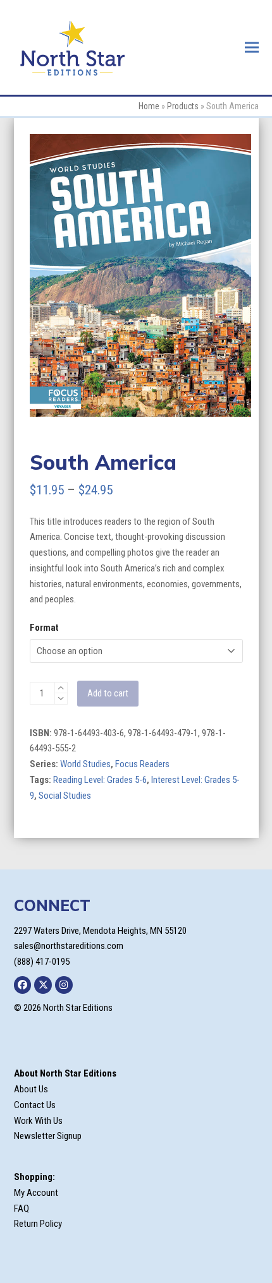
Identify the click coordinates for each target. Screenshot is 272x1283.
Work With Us (38, 1120)
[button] (252, 47)
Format (44, 627)
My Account (36, 1192)
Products (183, 106)
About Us (31, 1089)
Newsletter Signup (48, 1136)
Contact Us (35, 1105)
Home (149, 106)
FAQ (21, 1208)
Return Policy (38, 1223)
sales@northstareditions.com (68, 946)
